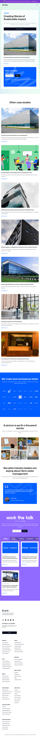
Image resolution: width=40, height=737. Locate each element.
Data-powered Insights (18, 651)
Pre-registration (5, 642)
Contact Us (16, 702)
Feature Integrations (6, 681)
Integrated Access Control (7, 691)
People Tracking (5, 695)
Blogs (15, 677)
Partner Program (17, 697)
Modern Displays (17, 661)
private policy (17, 83)
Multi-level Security (5, 651)
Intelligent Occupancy (6, 664)
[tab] (5, 538)
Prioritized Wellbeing (6, 710)
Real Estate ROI (17, 648)
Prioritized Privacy (5, 677)
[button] (37, 5)
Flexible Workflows (18, 649)
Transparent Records (6, 693)
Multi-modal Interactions (7, 646)
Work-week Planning (6, 721)
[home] (5, 5)
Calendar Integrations (18, 659)
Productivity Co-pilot (6, 725)
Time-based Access (6, 661)
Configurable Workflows (6, 649)
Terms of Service (17, 699)
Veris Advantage (17, 691)
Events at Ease (5, 727)
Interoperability (5, 728)
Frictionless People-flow (6, 666)
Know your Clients (20, 28)
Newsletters (16, 674)
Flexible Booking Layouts (19, 644)
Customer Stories (17, 679)
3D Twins (4, 706)
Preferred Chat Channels (7, 712)
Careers (15, 693)
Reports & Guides (17, 676)
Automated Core (5, 676)
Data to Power (5, 697)
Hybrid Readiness (17, 642)
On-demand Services (6, 708)
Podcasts (16, 672)
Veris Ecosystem (17, 695)
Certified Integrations (6, 668)
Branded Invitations (6, 644)
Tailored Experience (6, 679)
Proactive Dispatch (5, 699)
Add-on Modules (5, 653)
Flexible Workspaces (6, 714)
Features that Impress (18, 664)
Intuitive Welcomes (5, 723)
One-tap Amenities (5, 648)
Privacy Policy (17, 700)
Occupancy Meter (17, 646)
